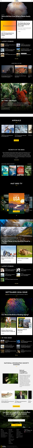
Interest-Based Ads (3, 434)
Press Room (10, 442)
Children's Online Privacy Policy (4, 433)
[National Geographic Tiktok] (30, 430)
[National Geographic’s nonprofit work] (16, 378)
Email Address (10, 418)
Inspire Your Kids (11, 434)
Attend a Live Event (11, 431)
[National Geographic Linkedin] (29, 430)
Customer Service (18, 431)
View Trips (20, 260)
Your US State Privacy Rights (4, 432)
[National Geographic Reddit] (31, 430)
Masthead (10, 441)
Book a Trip (10, 432)
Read (3, 37)
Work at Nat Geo (18, 434)
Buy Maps (10, 433)
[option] (7, 71)
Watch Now (16, 159)
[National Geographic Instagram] (24, 430)
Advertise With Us (11, 443)
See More (16, 58)
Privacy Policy (2, 431)
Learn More (20, 332)
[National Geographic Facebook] (25, 430)
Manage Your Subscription (19, 433)
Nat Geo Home (10, 430)
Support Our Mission (11, 440)
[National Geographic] (16, 1)
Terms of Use (2, 430)
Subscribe (7, 294)
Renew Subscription (18, 432)
